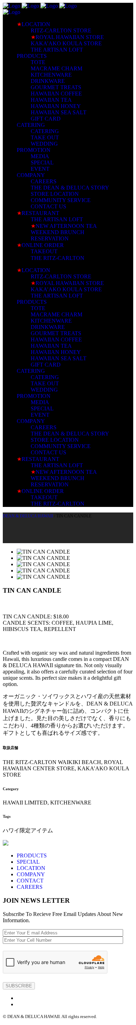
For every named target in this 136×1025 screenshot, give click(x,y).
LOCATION (31, 868)
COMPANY (31, 874)
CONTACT (30, 881)
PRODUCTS (32, 855)
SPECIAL (28, 862)
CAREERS (30, 887)
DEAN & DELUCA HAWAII (28, 516)
